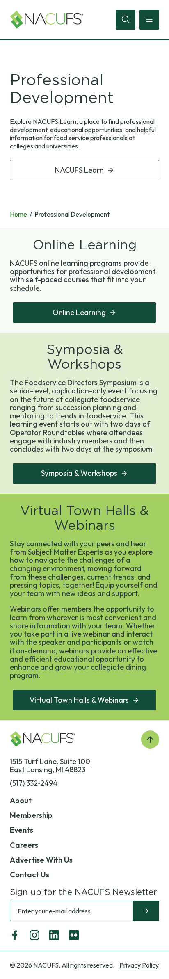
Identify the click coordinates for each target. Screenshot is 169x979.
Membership (31, 815)
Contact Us (29, 874)
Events (21, 830)
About (21, 800)
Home (18, 214)
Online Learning (79, 312)
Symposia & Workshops (79, 473)
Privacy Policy (139, 965)
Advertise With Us (41, 860)
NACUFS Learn (79, 170)
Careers (24, 845)
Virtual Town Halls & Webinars (79, 700)
